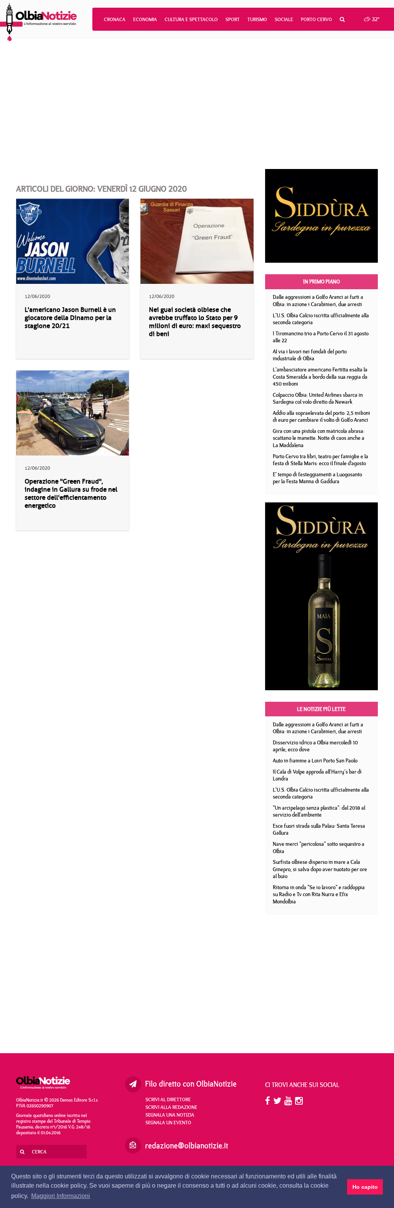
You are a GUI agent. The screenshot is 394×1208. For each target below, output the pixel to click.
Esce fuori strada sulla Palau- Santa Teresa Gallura (319, 829)
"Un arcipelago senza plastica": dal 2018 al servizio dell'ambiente (319, 811)
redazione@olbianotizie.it (186, 1145)
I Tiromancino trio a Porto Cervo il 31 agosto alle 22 (321, 337)
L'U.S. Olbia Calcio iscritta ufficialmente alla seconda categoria (321, 319)
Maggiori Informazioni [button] (60, 1196)
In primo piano (321, 281)
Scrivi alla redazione (171, 1107)
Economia (145, 19)
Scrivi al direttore (168, 1099)
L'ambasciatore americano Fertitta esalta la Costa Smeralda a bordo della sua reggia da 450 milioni (320, 377)
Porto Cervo (316, 19)
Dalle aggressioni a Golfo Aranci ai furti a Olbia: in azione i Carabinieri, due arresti (318, 300)
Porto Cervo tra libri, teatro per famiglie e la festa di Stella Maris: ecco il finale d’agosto (320, 459)
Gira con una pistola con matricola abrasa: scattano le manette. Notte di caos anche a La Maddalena (318, 438)
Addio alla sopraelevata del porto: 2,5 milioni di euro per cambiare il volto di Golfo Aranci (321, 416)
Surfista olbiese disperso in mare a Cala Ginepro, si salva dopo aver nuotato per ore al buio (320, 869)
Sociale (284, 19)
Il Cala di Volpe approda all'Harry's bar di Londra (317, 775)
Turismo (257, 19)
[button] (342, 19)
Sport (232, 19)
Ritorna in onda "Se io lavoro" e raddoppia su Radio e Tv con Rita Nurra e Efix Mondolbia (319, 894)
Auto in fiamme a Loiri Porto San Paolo (315, 760)
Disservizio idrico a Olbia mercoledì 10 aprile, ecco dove (315, 746)
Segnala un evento (168, 1122)
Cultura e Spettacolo (191, 19)
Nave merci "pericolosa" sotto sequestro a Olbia (318, 847)
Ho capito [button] (365, 1187)
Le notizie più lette (321, 709)
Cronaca (114, 19)
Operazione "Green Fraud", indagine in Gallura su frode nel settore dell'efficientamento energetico (71, 493)
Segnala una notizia (169, 1114)
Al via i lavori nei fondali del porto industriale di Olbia (310, 355)
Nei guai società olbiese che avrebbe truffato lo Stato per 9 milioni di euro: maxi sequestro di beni (195, 322)
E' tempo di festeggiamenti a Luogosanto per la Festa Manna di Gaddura (317, 478)
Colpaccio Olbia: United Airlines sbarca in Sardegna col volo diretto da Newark (318, 398)
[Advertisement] (197, 103)
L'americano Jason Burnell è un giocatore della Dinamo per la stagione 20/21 (70, 318)
